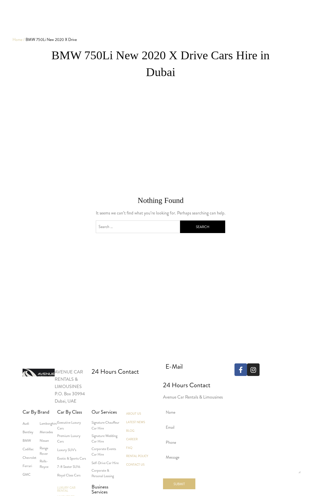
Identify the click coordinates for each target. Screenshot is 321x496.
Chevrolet (29, 457)
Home (17, 39)
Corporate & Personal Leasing (103, 473)
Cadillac (28, 449)
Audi (26, 423)
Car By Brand (36, 412)
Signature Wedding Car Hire (104, 438)
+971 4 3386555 (100, 384)
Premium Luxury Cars (69, 438)
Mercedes (46, 431)
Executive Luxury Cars (69, 425)
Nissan (44, 440)
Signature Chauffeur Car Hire (105, 425)
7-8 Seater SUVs (68, 466)
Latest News (135, 422)
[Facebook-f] (240, 369)
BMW (27, 440)
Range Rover (44, 451)
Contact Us (135, 464)
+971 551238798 (137, 384)
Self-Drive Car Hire (105, 462)
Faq (129, 448)
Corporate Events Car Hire (104, 451)
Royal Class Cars (69, 475)
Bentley (28, 431)
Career (132, 439)
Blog (130, 430)
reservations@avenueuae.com (192, 377)
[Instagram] (253, 369)
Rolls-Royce (44, 464)
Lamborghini (48, 423)
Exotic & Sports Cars (71, 458)
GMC (27, 474)
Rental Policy (137, 456)
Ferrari (27, 465)
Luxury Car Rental (66, 489)
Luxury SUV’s (66, 449)
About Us (133, 413)
